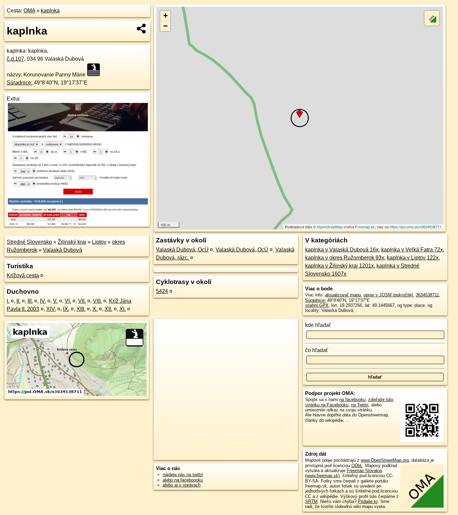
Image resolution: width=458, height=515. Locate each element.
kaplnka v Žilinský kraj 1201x (339, 266)
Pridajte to (368, 501)
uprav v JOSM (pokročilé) (388, 294)
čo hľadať (316, 350)
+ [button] (165, 15)
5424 (162, 291)
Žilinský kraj (72, 242)
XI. (122, 309)
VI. (68, 301)
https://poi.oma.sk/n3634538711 (416, 226)
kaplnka (50, 10)
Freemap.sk (365, 226)
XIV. (51, 309)
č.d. (15, 59)
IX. (66, 309)
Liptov (99, 242)
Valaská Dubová (62, 250)
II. (18, 301)
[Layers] (431, 18)
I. (8, 301)
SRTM (311, 501)
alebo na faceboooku (183, 479)
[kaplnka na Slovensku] (95, 69)
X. (95, 309)
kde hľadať (318, 325)
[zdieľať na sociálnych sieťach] (142, 28)
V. (55, 301)
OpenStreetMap (330, 226)
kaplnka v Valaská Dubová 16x (342, 249)
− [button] (165, 26)
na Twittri (359, 404)
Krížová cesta (23, 275)
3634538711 (427, 294)
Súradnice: (20, 82)
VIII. (97, 301)
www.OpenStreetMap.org (385, 460)
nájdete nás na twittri (183, 474)
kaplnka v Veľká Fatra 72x (412, 249)
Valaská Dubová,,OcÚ (182, 249)
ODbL (356, 465)
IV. (43, 301)
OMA (29, 10)
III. (30, 301)
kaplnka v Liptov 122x (413, 258)
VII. (82, 301)
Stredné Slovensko (29, 242)
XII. (108, 309)
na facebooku (352, 399)
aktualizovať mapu (343, 294)
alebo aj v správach (182, 485)
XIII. (80, 309)
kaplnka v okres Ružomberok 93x (344, 258)
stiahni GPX (317, 305)
